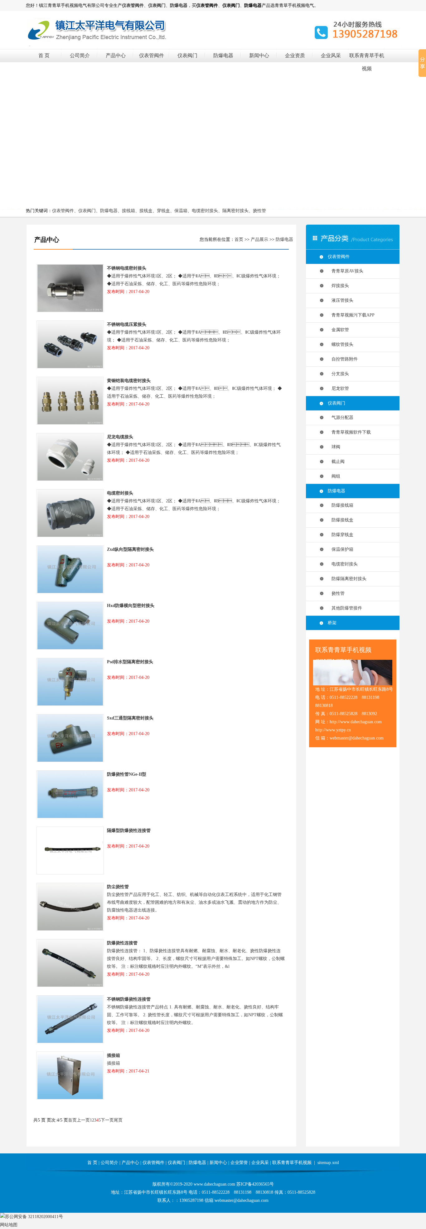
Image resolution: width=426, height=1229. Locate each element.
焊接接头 (338, 285)
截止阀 (336, 461)
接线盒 (145, 210)
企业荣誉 (239, 1162)
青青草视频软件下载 (349, 432)
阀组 (334, 476)
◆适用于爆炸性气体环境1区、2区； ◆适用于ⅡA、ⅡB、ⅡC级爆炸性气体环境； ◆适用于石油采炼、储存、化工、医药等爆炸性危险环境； (194, 505)
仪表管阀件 (151, 55)
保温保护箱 (340, 549)
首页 (239, 239)
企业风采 (331, 55)
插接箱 (128, 1063)
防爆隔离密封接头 (347, 578)
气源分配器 (340, 417)
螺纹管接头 (340, 344)
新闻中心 (259, 55)
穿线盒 (163, 210)
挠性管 (259, 210)
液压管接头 (340, 300)
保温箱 (180, 210)
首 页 (44, 55)
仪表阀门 (187, 55)
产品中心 (116, 55)
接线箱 (128, 210)
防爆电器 (223, 55)
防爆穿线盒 (340, 534)
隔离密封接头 (235, 210)
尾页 (118, 1120)
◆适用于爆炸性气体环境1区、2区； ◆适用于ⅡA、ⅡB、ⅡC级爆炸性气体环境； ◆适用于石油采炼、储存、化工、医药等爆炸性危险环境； (194, 280)
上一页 (83, 1120)
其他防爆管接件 (345, 608)
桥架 (332, 622)
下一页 (107, 1120)
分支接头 (338, 373)
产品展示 (259, 239)
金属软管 (338, 329)
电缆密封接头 (205, 210)
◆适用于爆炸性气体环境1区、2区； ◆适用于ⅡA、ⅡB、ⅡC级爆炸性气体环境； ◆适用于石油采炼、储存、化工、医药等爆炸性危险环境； (194, 336)
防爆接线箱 (340, 505)
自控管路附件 (343, 359)
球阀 (334, 447)
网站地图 (8, 1224)
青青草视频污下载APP (351, 315)
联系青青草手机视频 (292, 1162)
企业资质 (295, 55)
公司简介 (80, 55)
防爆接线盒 (340, 520)
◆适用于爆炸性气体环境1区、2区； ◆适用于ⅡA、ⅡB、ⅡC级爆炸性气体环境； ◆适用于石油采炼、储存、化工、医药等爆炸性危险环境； (194, 392)
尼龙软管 (338, 388)
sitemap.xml (328, 1162)
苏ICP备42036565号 (255, 1184)
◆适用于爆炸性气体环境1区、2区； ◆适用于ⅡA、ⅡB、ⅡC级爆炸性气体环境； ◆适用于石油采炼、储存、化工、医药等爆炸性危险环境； (194, 449)
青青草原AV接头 (345, 271)
